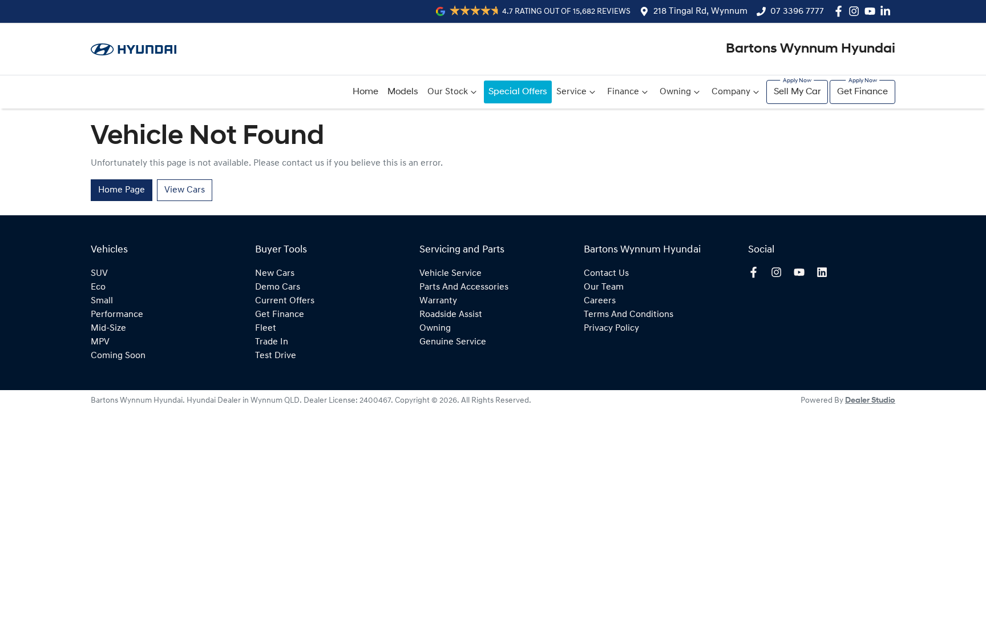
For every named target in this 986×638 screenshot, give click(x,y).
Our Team (604, 287)
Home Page (121, 190)
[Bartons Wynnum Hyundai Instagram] (856, 11)
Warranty (438, 301)
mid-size (108, 328)
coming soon (118, 355)
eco (98, 287)
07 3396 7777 (797, 11)
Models (402, 92)
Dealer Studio (870, 400)
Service (571, 92)
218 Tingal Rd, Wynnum (700, 11)
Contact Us (606, 273)
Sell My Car (797, 92)
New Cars (274, 273)
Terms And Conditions (628, 314)
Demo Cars (277, 287)
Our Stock (447, 92)
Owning (675, 92)
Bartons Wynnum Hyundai (810, 49)
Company (731, 92)
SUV (99, 273)
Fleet (265, 328)
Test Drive (275, 355)
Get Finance (862, 92)
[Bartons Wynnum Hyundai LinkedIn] (887, 11)
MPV (100, 342)
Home (365, 92)
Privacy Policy (611, 328)
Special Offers (517, 92)
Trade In (271, 342)
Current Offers (284, 301)
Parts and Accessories (463, 287)
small (102, 301)
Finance (623, 92)
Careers (600, 301)
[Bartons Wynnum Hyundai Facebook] (840, 11)
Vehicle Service (450, 273)
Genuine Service (452, 342)
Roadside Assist (450, 314)
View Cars (184, 190)
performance (117, 314)
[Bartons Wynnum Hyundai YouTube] (872, 11)
